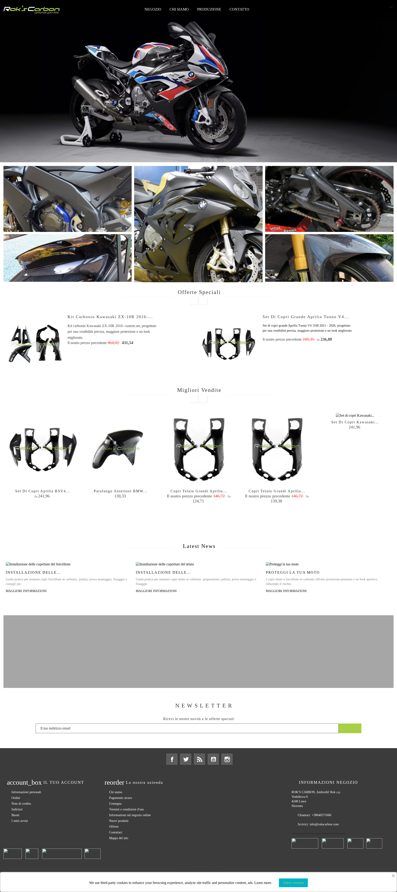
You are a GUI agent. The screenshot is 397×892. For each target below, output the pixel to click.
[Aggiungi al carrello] (30, 511)
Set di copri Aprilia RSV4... (42, 491)
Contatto (239, 9)
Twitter (185, 759)
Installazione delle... (33, 572)
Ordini (15, 798)
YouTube (213, 759)
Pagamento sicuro (120, 798)
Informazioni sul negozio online (130, 815)
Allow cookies (293, 883)
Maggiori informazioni (26, 591)
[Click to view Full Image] (68, 564)
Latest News (199, 546)
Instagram (227, 759)
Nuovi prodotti (118, 821)
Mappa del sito (118, 838)
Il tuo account (63, 782)
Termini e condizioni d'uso (126, 809)
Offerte (114, 826)
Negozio (153, 9)
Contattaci (115, 832)
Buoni (15, 815)
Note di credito (21, 803)
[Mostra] (42, 511)
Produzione (209, 9)
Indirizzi (17, 809)
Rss (199, 759)
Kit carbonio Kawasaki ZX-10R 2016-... (110, 316)
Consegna (115, 803)
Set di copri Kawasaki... (355, 422)
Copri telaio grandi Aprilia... (198, 491)
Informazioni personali (26, 792)
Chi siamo (179, 9)
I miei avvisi (19, 821)
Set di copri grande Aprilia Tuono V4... (306, 316)
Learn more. (263, 883)
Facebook (172, 759)
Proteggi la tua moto (293, 572)
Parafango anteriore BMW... (120, 491)
